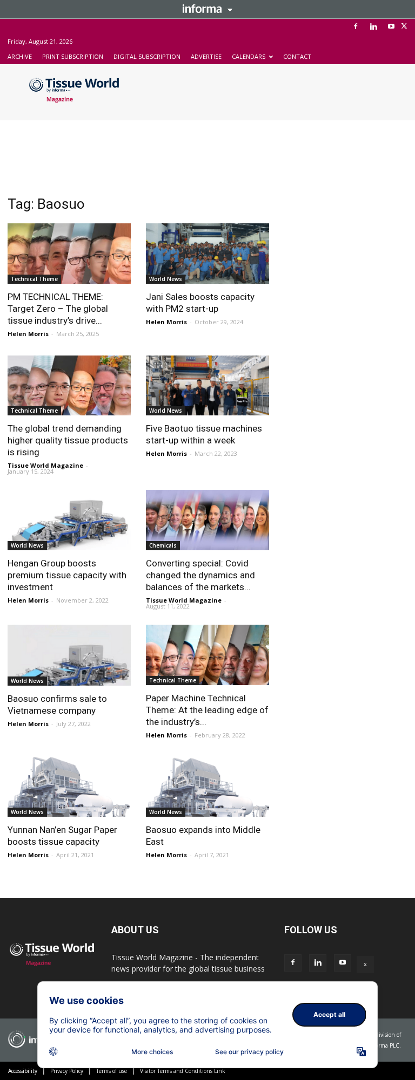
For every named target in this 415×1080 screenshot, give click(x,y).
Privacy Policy (66, 1071)
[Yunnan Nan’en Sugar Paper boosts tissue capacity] (69, 787)
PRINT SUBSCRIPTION (72, 56)
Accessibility (22, 1071)
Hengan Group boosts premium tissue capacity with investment (67, 575)
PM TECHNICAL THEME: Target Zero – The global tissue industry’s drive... (58, 308)
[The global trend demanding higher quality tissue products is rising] (69, 386)
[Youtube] (391, 26)
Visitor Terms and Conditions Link (182, 1071)
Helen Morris (28, 334)
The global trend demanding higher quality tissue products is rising (68, 440)
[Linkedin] (373, 26)
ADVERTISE (206, 56)
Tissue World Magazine (45, 465)
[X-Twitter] (404, 26)
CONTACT (297, 56)
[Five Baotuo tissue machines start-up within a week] (207, 386)
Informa (207, 8)
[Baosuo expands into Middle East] (207, 787)
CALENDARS (248, 56)
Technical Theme (34, 279)
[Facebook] (355, 26)
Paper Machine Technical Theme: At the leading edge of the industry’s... (207, 710)
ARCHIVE (20, 56)
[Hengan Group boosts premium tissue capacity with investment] (69, 520)
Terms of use (111, 1071)
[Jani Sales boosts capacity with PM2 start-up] (207, 253)
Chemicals (163, 545)
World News (165, 279)
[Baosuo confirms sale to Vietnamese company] (69, 655)
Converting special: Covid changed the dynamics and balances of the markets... (200, 575)
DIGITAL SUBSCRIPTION (146, 56)
